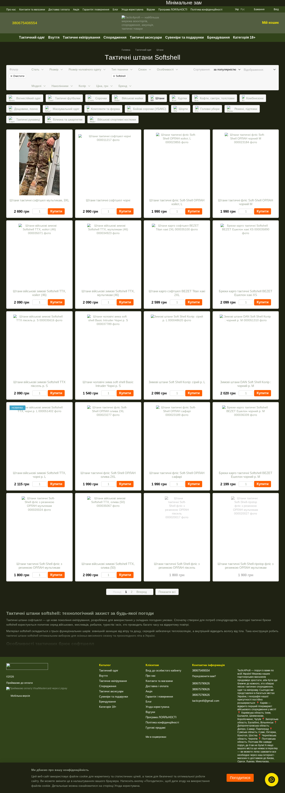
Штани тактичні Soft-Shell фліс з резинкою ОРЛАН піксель (177, 565)
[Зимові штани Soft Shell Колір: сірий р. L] (177, 346)
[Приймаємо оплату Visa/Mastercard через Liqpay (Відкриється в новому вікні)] (36, 688)
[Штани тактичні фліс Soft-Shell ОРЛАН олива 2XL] (108, 436)
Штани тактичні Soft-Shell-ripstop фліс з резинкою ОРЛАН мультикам (246, 565)
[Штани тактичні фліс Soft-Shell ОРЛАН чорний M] (246, 164)
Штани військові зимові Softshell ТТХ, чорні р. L (39, 474)
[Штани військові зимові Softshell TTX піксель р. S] (39, 346)
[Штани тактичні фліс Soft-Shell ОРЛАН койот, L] (177, 164)
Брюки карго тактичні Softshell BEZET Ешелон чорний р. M (245, 474)
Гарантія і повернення (96, 9)
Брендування (218, 37)
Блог (115, 9)
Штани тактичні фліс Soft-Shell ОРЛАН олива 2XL (108, 474)
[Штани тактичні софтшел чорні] (108, 164)
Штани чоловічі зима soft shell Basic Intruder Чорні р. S (108, 384)
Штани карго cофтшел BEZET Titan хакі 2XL (177, 293)
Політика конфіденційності (206, 9)
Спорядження (114, 37)
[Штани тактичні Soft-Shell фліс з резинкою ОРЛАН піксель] (177, 527)
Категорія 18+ (244, 37)
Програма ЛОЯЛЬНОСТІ (172, 9)
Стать (35, 69)
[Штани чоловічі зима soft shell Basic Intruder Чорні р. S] (108, 346)
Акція (76, 9)
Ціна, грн (102, 86)
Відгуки (151, 9)
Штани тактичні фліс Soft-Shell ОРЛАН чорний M (245, 202)
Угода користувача (132, 9)
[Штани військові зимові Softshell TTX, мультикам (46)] (108, 255)
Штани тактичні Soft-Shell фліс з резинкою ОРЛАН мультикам (39, 565)
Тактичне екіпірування (81, 37)
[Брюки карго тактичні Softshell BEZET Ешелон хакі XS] (246, 255)
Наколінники (60, 86)
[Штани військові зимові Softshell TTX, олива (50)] (108, 527)
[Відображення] (271, 69)
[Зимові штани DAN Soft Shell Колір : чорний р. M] (246, 346)
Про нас (11, 9)
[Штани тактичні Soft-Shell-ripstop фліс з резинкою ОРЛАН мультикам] (246, 527)
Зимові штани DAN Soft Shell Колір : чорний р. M (245, 384)
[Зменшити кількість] (34, 211)
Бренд (123, 86)
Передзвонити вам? (204, 676)
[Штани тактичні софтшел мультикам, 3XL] (39, 164)
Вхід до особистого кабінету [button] (163, 670)
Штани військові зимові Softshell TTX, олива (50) (108, 565)
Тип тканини (119, 69)
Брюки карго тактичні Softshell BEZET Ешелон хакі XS (245, 293)
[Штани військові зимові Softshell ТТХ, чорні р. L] (39, 436)
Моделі (36, 86)
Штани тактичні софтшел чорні (108, 200)
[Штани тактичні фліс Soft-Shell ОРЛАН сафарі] (177, 436)
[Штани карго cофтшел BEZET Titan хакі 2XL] (177, 255)
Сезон (142, 69)
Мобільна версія (20, 695)
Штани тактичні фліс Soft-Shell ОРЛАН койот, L (176, 202)
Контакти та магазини (32, 9)
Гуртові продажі (155, 727)
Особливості (165, 69)
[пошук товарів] (263, 37)
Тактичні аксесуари (146, 37)
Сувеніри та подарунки (184, 37)
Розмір (53, 69)
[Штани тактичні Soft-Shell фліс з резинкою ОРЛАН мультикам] (39, 527)
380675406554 (24, 23)
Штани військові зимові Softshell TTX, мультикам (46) (108, 293)
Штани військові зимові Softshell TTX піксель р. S (39, 384)
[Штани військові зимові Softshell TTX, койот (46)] (39, 255)
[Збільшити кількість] (45, 211)
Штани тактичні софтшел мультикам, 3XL (39, 200)
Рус (243, 9)
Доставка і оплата (59, 9)
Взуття (53, 37)
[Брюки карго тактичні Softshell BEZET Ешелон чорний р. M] (246, 436)
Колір (82, 86)
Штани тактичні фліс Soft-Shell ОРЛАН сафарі (176, 474)
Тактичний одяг (32, 37)
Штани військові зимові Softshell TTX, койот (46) (39, 293)
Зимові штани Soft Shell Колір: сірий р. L (177, 382)
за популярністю (225, 69)
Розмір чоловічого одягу (85, 69)
